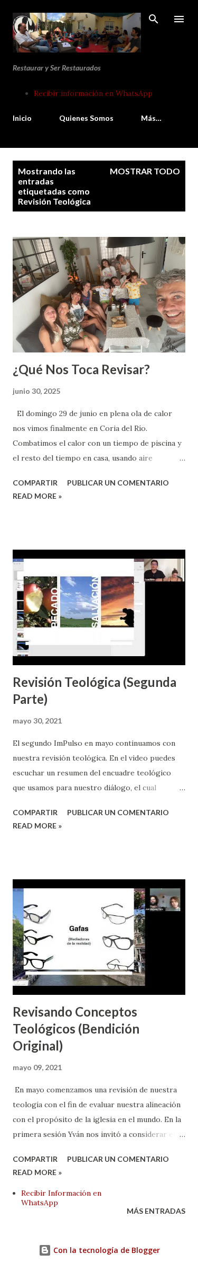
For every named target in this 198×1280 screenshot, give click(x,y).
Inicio (22, 117)
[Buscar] (153, 19)
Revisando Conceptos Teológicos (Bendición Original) (76, 1028)
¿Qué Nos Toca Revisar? (81, 369)
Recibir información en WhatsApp (93, 93)
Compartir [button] (35, 482)
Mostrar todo (145, 171)
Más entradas (156, 1210)
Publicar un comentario (118, 482)
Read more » (37, 495)
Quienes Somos (86, 117)
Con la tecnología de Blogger (105, 1250)
